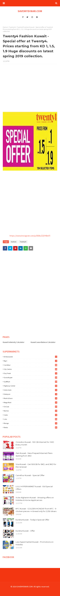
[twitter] (27, 17)
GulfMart (30, 382)
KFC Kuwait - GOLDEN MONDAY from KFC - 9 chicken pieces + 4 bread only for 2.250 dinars (36, 510)
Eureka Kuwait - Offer (25, 531)
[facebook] (23, 17)
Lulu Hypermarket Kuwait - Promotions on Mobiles (34, 543)
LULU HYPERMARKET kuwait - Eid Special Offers (34, 487)
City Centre (30, 369)
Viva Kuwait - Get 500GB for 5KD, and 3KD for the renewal (36, 465)
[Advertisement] (30, 89)
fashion (13, 242)
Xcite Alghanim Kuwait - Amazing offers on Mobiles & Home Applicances (35, 498)
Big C (30, 361)
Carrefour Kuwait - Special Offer (30, 475)
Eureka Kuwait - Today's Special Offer (32, 520)
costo (30, 415)
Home (5, 27)
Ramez (30, 411)
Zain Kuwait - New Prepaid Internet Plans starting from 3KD (34, 454)
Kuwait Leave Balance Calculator (43, 342)
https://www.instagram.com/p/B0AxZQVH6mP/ (30, 235)
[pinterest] (36, 17)
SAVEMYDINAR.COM (30, 11)
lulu (30, 419)
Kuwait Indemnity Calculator (13, 342)
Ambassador (30, 357)
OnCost (30, 407)
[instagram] (32, 17)
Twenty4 (12, 27)
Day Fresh (30, 373)
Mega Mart (30, 402)
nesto (30, 427)
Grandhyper (30, 377)
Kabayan (30, 394)
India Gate (30, 390)
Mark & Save (30, 398)
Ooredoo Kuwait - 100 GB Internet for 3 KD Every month (35, 443)
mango (30, 423)
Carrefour (30, 365)
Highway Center (30, 386)
